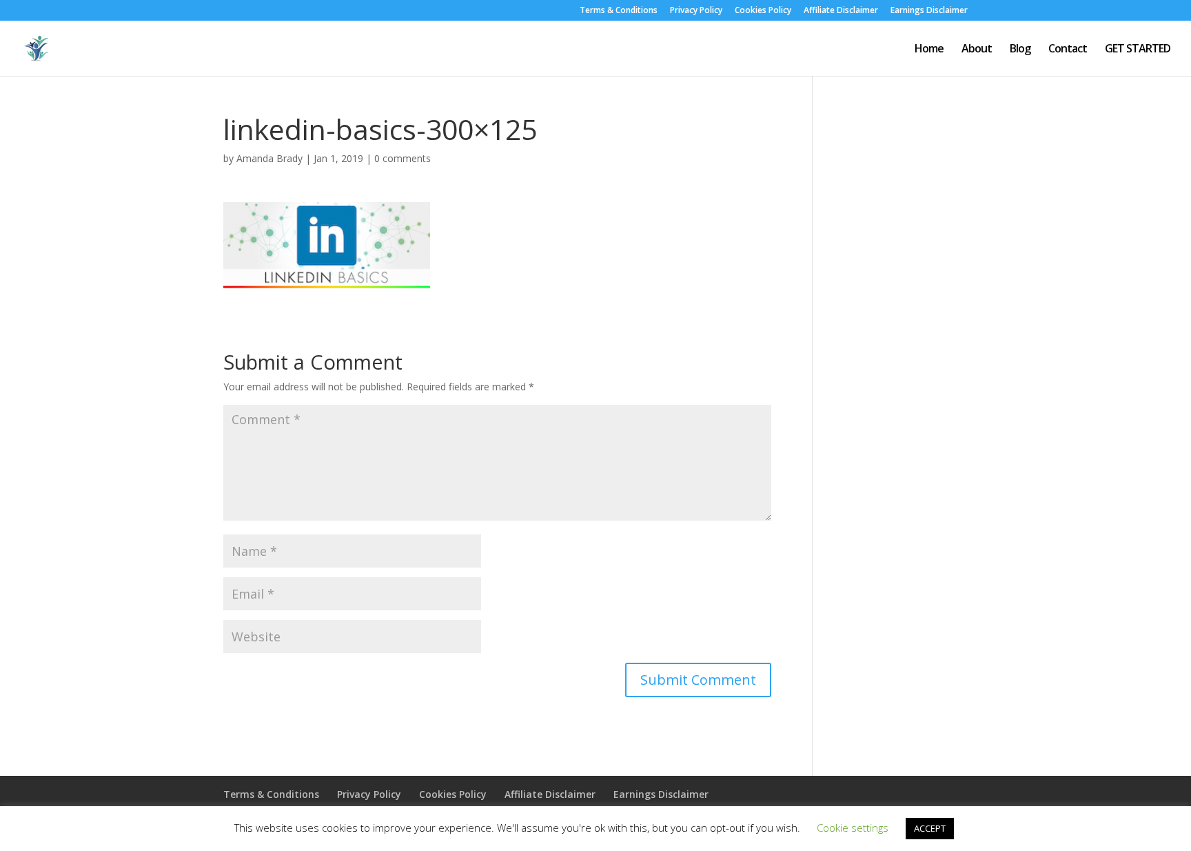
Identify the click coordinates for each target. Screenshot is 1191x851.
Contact (1067, 49)
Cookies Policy (763, 11)
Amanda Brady (269, 158)
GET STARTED (1137, 49)
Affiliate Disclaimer (841, 11)
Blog (1020, 49)
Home (929, 49)
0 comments (402, 158)
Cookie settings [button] (852, 827)
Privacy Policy (696, 11)
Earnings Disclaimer (929, 11)
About (976, 49)
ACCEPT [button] (930, 828)
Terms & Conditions (619, 11)
